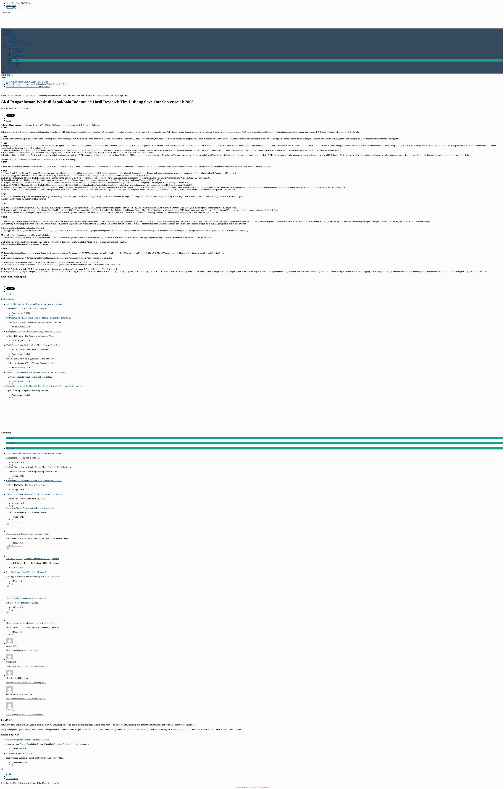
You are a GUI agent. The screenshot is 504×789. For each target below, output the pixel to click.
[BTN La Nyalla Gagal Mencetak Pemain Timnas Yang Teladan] (14, 556)
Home (8, 29)
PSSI (14, 39)
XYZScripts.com (263, 787)
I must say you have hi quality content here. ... (25, 715)
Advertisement (12, 778)
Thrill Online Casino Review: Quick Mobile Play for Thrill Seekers (34, 345)
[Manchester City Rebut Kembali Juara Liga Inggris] (14, 531)
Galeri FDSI (11, 58)
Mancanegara (11, 46)
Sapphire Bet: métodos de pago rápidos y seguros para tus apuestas (34, 304)
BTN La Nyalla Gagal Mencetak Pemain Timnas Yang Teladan (32, 558)
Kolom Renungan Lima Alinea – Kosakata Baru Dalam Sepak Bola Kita (36, 84)
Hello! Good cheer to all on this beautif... (23, 650)
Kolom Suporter (13, 67)
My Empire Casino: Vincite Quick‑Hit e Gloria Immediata (30, 359)
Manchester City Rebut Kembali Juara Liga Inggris (27, 534)
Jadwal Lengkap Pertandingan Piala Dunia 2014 (26, 598)
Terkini (9, 438)
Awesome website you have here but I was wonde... (27, 666)
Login (8, 774)
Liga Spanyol (17, 55)
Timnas (15, 37)
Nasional (10, 34)
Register (9, 776)
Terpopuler (11, 443)
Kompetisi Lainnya (19, 48)
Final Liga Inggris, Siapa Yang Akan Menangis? (26, 572)
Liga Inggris (17, 51)
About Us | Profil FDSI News (18, 3)
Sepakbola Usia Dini (20, 44)
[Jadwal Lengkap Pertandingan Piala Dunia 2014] (14, 596)
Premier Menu (17, 41)
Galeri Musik (17, 65)
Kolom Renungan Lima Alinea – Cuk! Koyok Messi (28, 86)
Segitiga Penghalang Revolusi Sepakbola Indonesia (27, 740)
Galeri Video (17, 63)
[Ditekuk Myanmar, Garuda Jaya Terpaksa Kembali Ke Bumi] (14, 620)
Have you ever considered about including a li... (26, 683)
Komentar (10, 448)
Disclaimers (11, 5)
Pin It (8, 121)
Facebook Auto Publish (242, 787)
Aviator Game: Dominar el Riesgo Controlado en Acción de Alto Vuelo (35, 372)
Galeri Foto (16, 60)
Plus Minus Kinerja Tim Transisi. (20, 753)
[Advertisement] (64, 20)
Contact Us (11, 8)
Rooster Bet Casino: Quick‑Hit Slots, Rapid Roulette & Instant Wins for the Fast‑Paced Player (45, 386)
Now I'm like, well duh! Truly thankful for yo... (26, 699)
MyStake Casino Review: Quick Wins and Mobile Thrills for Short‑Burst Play (38, 318)
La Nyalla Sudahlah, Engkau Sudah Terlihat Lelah (27, 82)
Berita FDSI (11, 32)
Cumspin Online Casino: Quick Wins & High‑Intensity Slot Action (34, 331)
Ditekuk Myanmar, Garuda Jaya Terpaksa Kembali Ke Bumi (31, 623)
